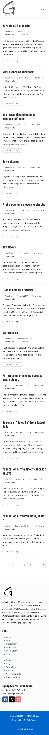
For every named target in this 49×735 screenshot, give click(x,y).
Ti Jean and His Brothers (17, 290)
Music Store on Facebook (18, 72)
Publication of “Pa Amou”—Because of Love (24, 471)
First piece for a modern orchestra (24, 204)
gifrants (8, 385)
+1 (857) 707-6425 (17, 690)
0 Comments (23, 35)
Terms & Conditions (24, 729)
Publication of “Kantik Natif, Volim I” (23, 518)
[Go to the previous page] (6, 564)
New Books (9, 247)
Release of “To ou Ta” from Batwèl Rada (23, 424)
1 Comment (9, 256)
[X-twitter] (12, 699)
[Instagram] (18, 699)
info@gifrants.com (15, 694)
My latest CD (10, 333)
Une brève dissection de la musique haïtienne (19, 117)
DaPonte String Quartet (16, 26)
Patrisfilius (9, 32)
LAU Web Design (30, 720)
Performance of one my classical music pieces (22, 378)
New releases (10, 162)
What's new (9, 35)
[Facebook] (5, 699)
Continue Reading (13, 60)
